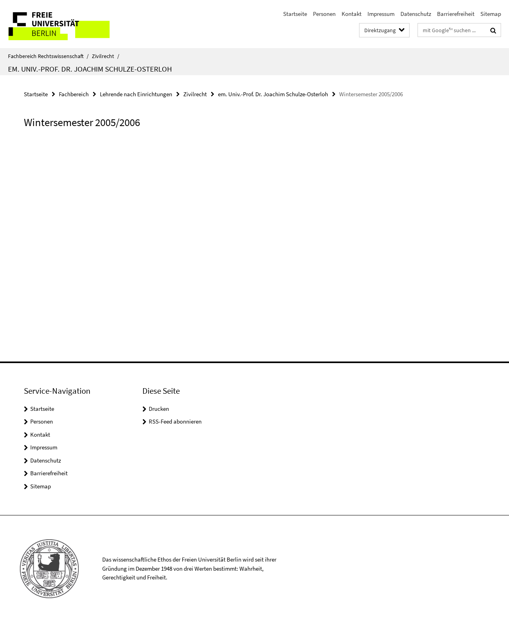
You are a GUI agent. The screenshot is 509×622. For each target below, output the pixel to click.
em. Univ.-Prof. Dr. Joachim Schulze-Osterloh (90, 69)
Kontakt (351, 13)
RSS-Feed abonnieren (175, 421)
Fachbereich (74, 94)
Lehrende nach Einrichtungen (136, 94)
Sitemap (490, 13)
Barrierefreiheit (455, 13)
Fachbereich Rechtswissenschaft (48, 56)
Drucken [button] (159, 408)
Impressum (380, 13)
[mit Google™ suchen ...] (493, 30)
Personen (324, 13)
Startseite (295, 13)
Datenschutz (415, 13)
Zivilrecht (105, 56)
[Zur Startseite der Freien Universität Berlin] (66, 24)
